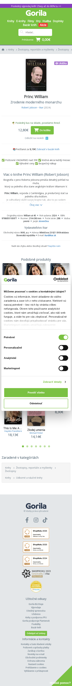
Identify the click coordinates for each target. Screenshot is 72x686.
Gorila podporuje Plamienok (36, 620)
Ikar (41, 107)
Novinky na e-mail (36, 654)
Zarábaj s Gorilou (36, 650)
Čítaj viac (35, 204)
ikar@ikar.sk (50, 235)
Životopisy (63, 49)
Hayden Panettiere (13, 431)
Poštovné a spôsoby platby (36, 647)
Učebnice (36, 614)
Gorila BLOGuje (36, 604)
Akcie (43, 25)
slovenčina (44, 221)
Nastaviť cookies (36, 664)
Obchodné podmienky (36, 657)
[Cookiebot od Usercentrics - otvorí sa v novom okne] (53, 280)
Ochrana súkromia (36, 660)
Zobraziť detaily (52, 381)
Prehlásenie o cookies (36, 667)
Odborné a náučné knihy (29, 477)
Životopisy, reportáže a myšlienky (36, 49)
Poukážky (36, 624)
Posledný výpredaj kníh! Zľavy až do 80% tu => (36, 6)
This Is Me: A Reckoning (18, 428)
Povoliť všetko (36, 392)
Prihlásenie (27, 39)
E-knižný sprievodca (36, 610)
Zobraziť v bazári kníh (47, 149)
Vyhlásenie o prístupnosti (36, 670)
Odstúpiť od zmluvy (36, 633)
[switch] (63, 347)
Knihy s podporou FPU (36, 617)
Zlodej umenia (36, 430)
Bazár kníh (30, 25)
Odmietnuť (36, 403)
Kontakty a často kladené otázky (36, 644)
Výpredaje (36, 607)
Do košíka (45, 130)
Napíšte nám (54, 246)
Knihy (11, 49)
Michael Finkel (36, 433)
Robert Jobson (29, 107)
